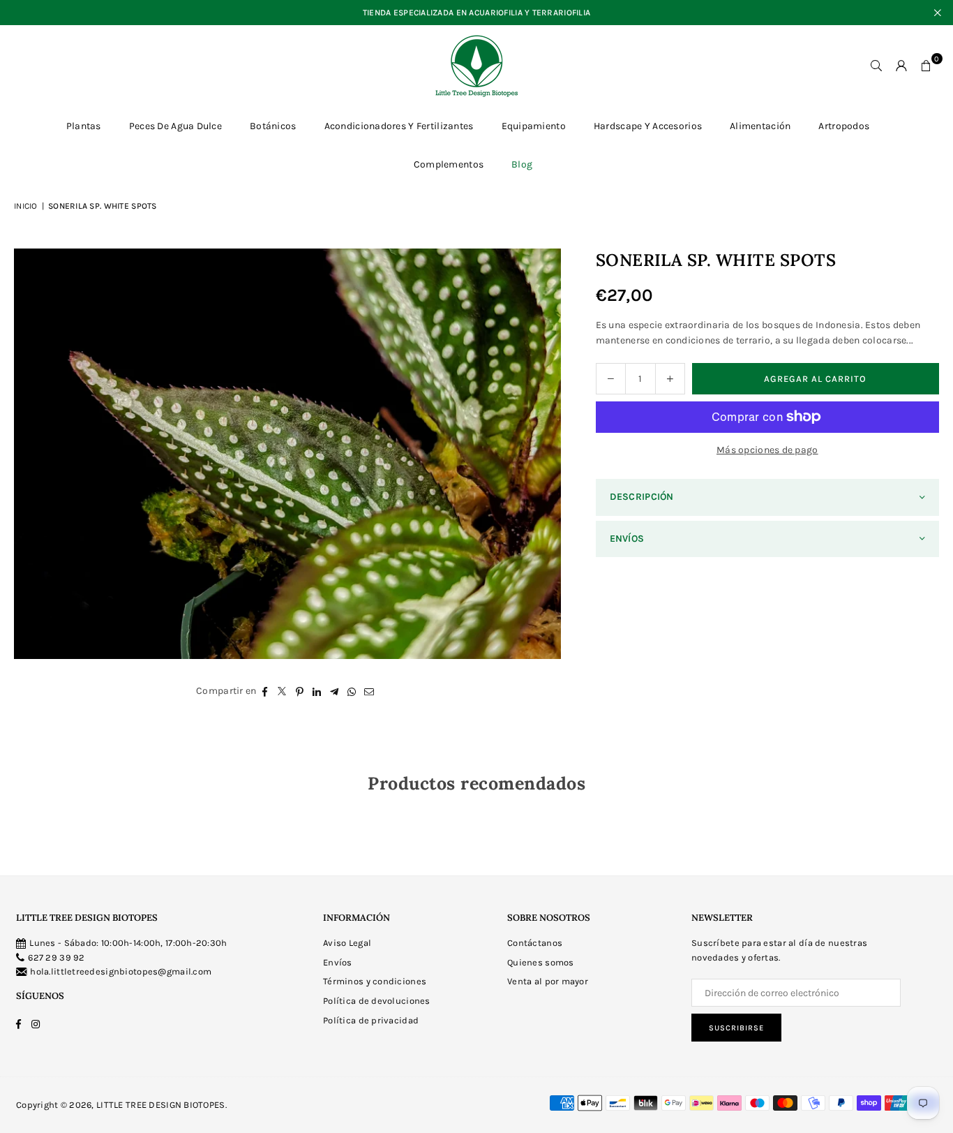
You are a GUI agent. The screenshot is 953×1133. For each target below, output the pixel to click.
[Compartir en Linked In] (317, 691)
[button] (926, 65)
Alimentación (760, 126)
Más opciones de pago (767, 450)
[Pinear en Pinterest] (299, 691)
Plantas (83, 126)
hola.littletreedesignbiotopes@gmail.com (120, 971)
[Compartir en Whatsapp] (352, 691)
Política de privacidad (371, 1020)
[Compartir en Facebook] (265, 691)
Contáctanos (534, 943)
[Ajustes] (901, 65)
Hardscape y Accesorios (648, 126)
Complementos (448, 164)
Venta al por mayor (547, 981)
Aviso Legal (347, 943)
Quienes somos (540, 962)
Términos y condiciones (374, 981)
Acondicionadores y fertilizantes (399, 126)
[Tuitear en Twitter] (282, 691)
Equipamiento (534, 126)
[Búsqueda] (876, 65)
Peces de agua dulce (175, 126)
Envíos (337, 962)
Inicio (26, 206)
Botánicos (273, 126)
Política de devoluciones (376, 1000)
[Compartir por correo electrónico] (369, 691)
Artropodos (843, 126)
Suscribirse (736, 1027)
